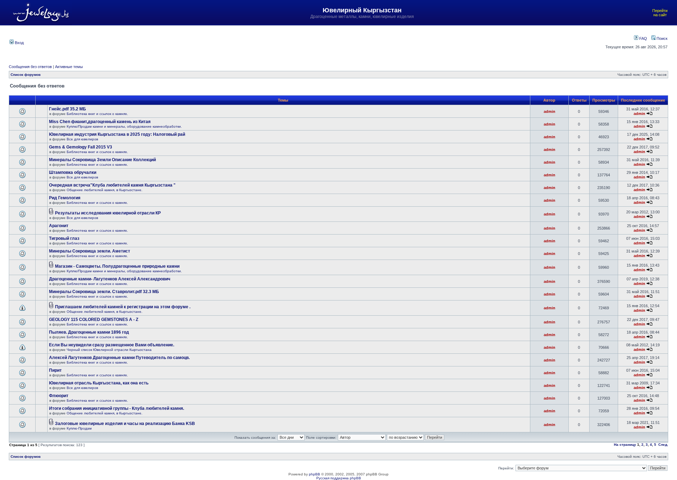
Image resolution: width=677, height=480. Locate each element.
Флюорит (58, 395)
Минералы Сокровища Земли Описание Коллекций (102, 159)
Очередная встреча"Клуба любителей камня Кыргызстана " (112, 185)
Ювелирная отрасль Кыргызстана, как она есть (98, 383)
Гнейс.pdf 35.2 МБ (67, 109)
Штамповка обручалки (72, 172)
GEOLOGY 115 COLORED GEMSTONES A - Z (93, 319)
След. (663, 444)
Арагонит (58, 225)
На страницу (625, 444)
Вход (19, 43)
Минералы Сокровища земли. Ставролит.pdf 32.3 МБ (104, 291)
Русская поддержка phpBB (338, 478)
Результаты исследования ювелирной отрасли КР (108, 213)
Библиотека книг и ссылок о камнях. (97, 114)
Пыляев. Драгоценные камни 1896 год (89, 332)
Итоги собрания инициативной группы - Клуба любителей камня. (116, 408)
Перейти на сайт (659, 12)
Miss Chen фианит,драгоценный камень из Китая (100, 121)
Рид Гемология (64, 197)
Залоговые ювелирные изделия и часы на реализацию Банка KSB (125, 423)
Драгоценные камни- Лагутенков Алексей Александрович (109, 279)
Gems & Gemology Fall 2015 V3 (80, 147)
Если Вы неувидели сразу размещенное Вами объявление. (111, 344)
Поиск (661, 38)
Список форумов (26, 75)
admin (549, 111)
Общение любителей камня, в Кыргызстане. (104, 190)
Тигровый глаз (64, 238)
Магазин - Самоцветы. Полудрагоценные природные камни (117, 266)
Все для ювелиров (82, 139)
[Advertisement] (292, 42)
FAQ (642, 38)
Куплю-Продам (79, 428)
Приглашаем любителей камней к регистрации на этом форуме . (122, 306)
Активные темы (69, 67)
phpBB (314, 474)
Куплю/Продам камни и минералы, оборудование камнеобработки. (124, 126)
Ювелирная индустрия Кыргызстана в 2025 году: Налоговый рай (117, 134)
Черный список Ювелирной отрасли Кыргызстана (109, 350)
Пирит (55, 370)
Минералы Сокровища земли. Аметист (89, 251)
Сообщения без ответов (30, 67)
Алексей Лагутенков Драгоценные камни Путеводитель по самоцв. (119, 357)
